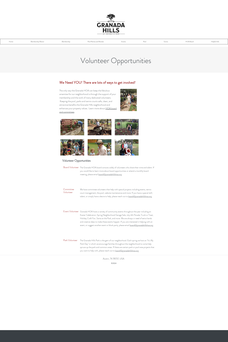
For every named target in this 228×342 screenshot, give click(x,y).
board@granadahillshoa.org (110, 174)
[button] (37, 41)
